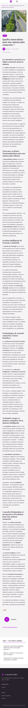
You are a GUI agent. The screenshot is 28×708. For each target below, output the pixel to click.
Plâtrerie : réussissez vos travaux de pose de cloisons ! (13, 653)
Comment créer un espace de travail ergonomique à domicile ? (13, 658)
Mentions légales (6, 695)
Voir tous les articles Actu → (10, 627)
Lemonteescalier (11, 674)
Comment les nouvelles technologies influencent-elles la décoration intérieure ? (13, 647)
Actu (7, 5)
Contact (4, 698)
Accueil (3, 5)
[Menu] (17, 1)
